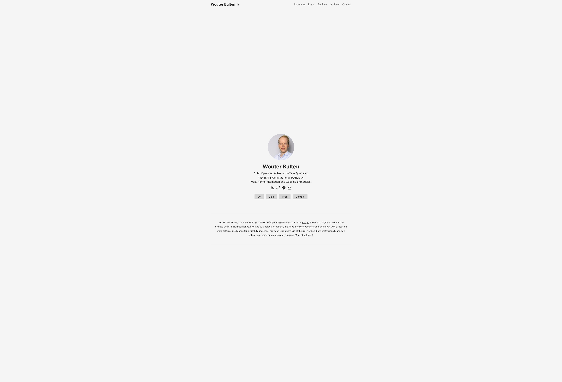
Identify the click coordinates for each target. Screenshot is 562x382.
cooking (289, 235)
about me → (307, 235)
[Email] (289, 188)
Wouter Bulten (223, 4)
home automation (271, 235)
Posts (311, 4)
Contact (346, 4)
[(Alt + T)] (238, 4)
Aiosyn (303, 173)
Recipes (322, 4)
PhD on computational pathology (313, 226)
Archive (334, 4)
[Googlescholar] (284, 188)
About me (299, 4)
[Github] (278, 188)
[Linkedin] (273, 188)
